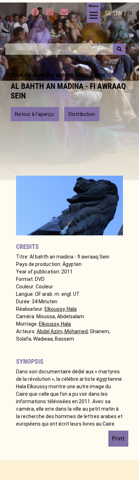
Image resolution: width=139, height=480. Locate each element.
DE (109, 13)
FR (129, 13)
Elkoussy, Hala (61, 309)
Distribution (81, 114)
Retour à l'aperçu (35, 114)
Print (118, 438)
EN (119, 13)
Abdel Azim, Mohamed (62, 331)
